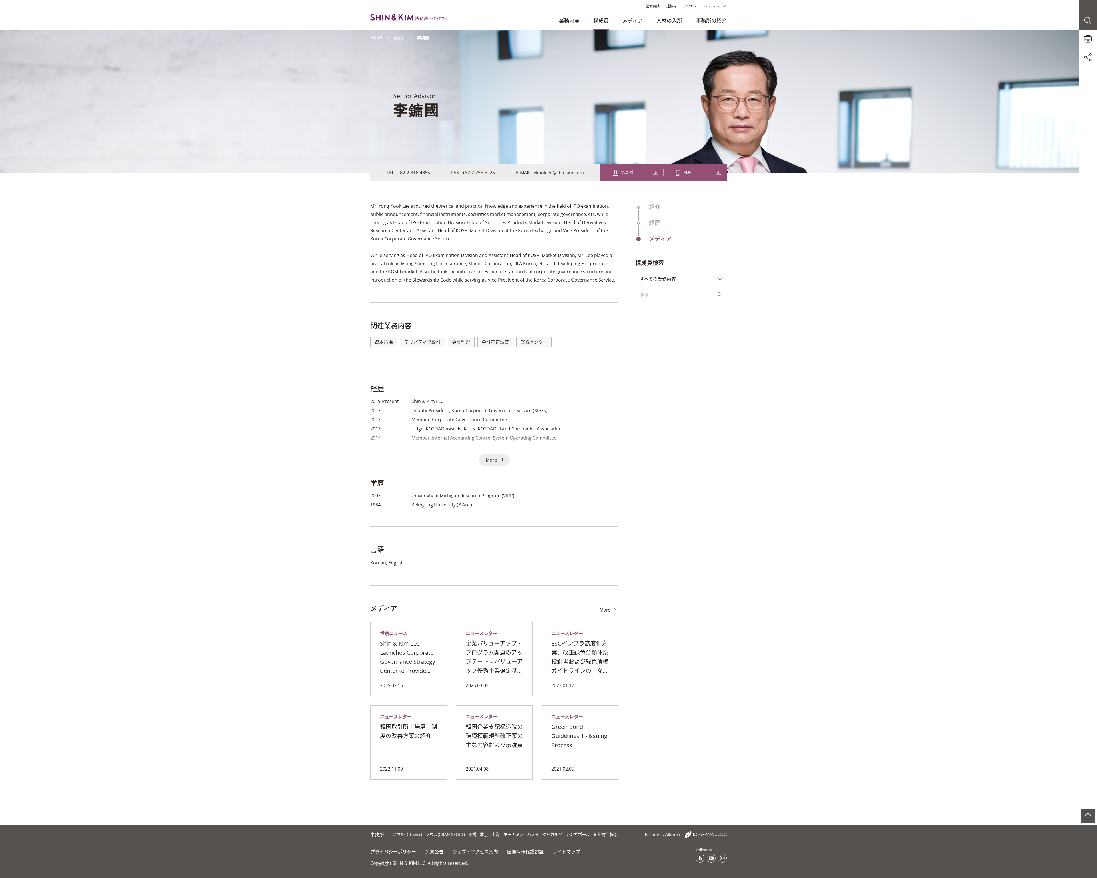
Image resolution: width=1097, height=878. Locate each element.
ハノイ (533, 834)
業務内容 (569, 20)
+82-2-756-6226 (478, 172)
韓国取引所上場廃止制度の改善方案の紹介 (408, 731)
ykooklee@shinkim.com (559, 172)
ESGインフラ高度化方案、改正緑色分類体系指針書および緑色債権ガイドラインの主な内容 (579, 657)
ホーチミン (513, 834)
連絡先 (671, 6)
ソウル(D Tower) (407, 834)
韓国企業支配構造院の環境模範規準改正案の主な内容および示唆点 (494, 736)
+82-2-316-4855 (413, 172)
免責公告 (434, 852)
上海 (496, 834)
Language (712, 6)
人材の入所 (669, 20)
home (376, 37)
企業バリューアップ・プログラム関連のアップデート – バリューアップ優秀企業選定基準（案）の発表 (494, 657)
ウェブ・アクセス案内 (475, 852)
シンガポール (578, 834)
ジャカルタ (552, 834)
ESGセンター (534, 342)
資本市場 (384, 342)
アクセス (690, 6)
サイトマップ (566, 852)
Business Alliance (664, 834)
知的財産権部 (606, 834)
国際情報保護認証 (525, 852)
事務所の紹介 (711, 20)
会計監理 (461, 342)
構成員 (601, 20)
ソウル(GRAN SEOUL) (445, 834)
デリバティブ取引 (422, 342)
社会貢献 (653, 6)
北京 (484, 834)
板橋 (472, 834)
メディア (632, 20)
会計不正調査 (495, 342)
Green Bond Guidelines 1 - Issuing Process (579, 736)
